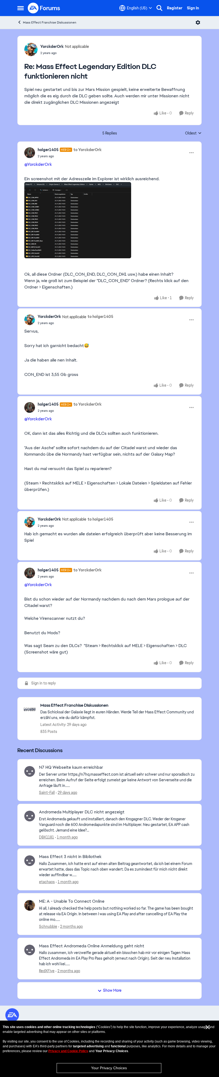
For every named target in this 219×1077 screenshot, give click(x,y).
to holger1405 (100, 316)
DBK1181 (46, 837)
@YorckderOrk (38, 164)
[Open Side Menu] (20, 8)
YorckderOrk (52, 46)
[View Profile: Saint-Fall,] (29, 771)
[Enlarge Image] (109, 220)
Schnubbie (48, 926)
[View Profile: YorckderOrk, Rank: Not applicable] (31, 49)
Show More (112, 990)
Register (174, 8)
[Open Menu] (198, 22)
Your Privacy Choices (109, 1068)
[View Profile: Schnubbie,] (29, 905)
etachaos (47, 881)
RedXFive (46, 970)
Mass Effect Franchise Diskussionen (49, 22)
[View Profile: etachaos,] (29, 860)
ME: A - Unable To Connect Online (71, 901)
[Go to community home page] (44, 8)
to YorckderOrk (87, 149)
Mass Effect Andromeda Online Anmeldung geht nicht (91, 946)
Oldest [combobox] (193, 133)
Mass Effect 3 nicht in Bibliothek (70, 856)
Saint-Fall (47, 792)
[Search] (159, 8)
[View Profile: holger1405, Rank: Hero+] (29, 152)
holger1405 (48, 149)
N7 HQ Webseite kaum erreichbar (71, 767)
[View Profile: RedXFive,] (29, 950)
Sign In (193, 8)
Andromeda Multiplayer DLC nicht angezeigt (81, 812)
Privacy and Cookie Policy (68, 1051)
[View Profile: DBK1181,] (29, 816)
